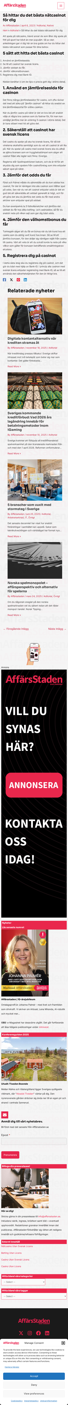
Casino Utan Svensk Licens (15, 1259)
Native (50, 25)
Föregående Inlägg (16, 628)
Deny (34, 1384)
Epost (5, 1135)
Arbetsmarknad (16, 517)
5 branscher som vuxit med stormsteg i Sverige (29, 507)
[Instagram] (29, 1333)
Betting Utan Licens (11, 1253)
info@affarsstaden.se (49, 1216)
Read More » (14, 366)
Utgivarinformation (48, 1401)
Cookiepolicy (17, 1401)
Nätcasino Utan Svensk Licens (17, 1246)
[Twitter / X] (11, 279)
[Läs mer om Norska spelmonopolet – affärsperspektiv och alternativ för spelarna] (35, 560)
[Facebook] (4, 279)
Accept (34, 1376)
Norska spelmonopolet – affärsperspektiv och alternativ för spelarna (33, 587)
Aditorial (41, 25)
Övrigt (31, 517)
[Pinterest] (18, 279)
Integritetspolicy (31, 1401)
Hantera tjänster (12, 1367)
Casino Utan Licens (11, 1266)
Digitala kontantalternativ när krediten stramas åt (32, 341)
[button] (63, 1343)
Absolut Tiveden (24, 1093)
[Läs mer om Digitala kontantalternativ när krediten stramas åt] (35, 315)
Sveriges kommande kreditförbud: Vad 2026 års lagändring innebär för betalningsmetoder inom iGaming (30, 421)
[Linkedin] (25, 279)
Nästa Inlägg (57, 628)
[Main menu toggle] (60, 5)
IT (26, 517)
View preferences (34, 1393)
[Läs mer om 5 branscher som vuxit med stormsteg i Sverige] (35, 479)
